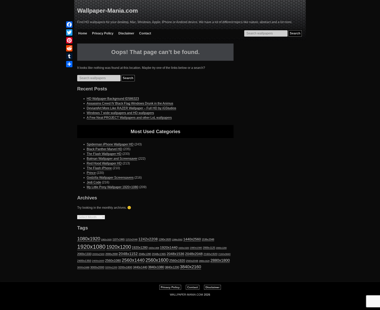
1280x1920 (165, 239)
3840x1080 (156, 267)
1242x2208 (148, 239)
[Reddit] (69, 48)
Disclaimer (126, 33)
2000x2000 (111, 254)
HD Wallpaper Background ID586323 (113, 98)
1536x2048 (208, 239)
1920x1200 (118, 247)
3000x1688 (83, 267)
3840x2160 (190, 266)
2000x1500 (98, 254)
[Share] (69, 64)
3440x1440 (140, 267)
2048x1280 (145, 254)
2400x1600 (98, 261)
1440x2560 (192, 239)
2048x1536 (175, 254)
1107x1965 (118, 239)
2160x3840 (224, 254)
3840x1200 (172, 267)
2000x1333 (84, 254)
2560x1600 (156, 260)
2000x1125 (209, 247)
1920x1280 (140, 247)
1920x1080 (91, 246)
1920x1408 (153, 248)
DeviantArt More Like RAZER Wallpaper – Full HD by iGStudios (131, 108)
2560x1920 (177, 260)
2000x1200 (221, 248)
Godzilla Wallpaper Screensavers (110, 177)
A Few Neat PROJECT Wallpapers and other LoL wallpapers (129, 117)
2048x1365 (159, 254)
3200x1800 (125, 267)
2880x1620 (204, 261)
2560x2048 (192, 261)
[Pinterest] (69, 40)
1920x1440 (169, 247)
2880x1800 (220, 260)
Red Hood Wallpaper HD (104, 163)
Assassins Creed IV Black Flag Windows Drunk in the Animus (130, 103)
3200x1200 (111, 267)
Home (82, 33)
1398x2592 (177, 239)
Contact (145, 33)
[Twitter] (69, 32)
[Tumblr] (69, 56)
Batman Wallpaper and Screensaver (112, 158)
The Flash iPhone (99, 168)
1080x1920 (88, 238)
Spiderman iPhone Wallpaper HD (110, 144)
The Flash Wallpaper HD (104, 153)
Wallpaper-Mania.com (107, 10)
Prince (91, 172)
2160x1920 (210, 254)
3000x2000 (97, 267)
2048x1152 (128, 254)
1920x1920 (183, 248)
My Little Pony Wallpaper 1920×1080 (112, 187)
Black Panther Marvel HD (104, 149)
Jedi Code (94, 182)
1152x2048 (131, 239)
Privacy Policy (102, 33)
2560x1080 (113, 260)
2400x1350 (84, 260)
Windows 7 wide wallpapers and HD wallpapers (120, 113)
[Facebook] (69, 24)
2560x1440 (133, 260)
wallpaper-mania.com (186, 294)
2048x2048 (194, 254)
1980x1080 (196, 247)
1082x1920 (106, 239)
